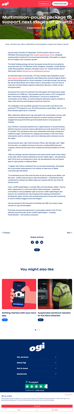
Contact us (44, 4)
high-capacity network (16, 78)
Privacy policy (69, 394)
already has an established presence (36, 71)
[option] (19, 302)
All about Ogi (15, 44)
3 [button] (39, 329)
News (23, 44)
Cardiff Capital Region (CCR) (44, 55)
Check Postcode (60, 4)
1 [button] (35, 329)
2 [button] (37, 329)
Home (7, 44)
